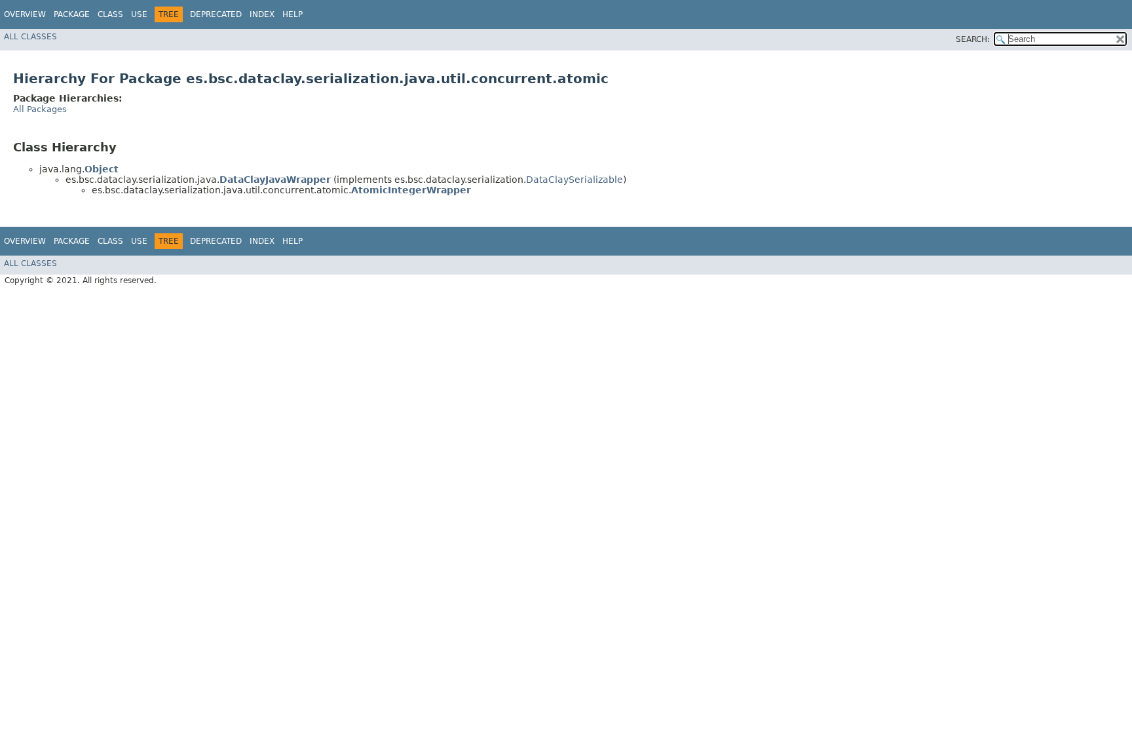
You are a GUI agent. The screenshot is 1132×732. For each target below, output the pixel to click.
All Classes (30, 36)
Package (72, 14)
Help (292, 14)
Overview (25, 14)
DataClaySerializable (574, 179)
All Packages (40, 109)
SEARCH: (973, 39)
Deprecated (216, 14)
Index (262, 14)
